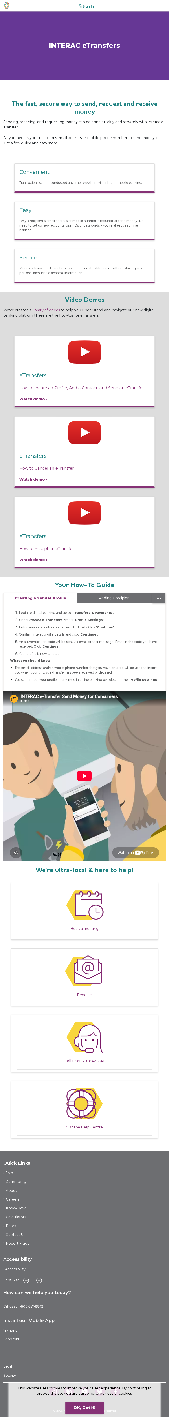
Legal (7, 1366)
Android (12, 1339)
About (11, 1190)
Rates (11, 1226)
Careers (12, 1199)
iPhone (11, 1330)
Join (9, 1173)
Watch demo (32, 399)
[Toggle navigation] (162, 5)
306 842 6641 (93, 1061)
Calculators (16, 1217)
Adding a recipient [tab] (115, 598)
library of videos (46, 310)
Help (7, 88)
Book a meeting (85, 929)
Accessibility (15, 1269)
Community (16, 1182)
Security (9, 1376)
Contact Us (15, 1235)
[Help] (84, 1103)
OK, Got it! (84, 1407)
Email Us (84, 995)
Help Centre (92, 1127)
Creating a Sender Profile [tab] (40, 598)
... (159, 597)
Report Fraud (18, 1243)
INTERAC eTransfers (30, 88)
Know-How (16, 1208)
